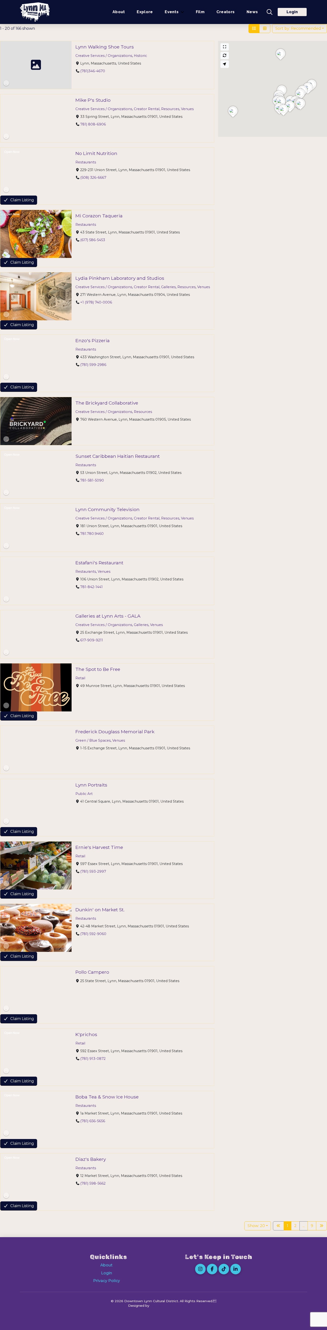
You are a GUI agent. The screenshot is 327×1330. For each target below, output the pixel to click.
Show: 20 (256, 1225)
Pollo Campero (92, 972)
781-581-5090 (92, 480)
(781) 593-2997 (93, 871)
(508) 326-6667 (93, 177)
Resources (170, 109)
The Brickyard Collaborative (106, 403)
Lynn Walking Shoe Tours (104, 47)
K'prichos (86, 1034)
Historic (140, 56)
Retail (80, 678)
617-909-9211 (91, 640)
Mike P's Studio (93, 100)
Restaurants (85, 162)
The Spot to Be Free (97, 669)
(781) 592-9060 (93, 934)
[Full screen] (224, 47)
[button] (269, 12)
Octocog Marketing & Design (174, 1305)
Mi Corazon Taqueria (99, 216)
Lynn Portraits (91, 785)
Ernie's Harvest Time (99, 847)
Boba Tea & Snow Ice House (107, 1097)
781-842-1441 (91, 587)
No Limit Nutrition (96, 153)
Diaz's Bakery (90, 1159)
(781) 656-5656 (92, 1121)
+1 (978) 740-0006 (96, 302)
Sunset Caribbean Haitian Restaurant (117, 456)
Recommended (298, 28)
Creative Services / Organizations (103, 56)
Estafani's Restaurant (99, 563)
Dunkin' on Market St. (99, 910)
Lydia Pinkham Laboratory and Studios (119, 278)
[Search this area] (224, 55)
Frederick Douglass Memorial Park (114, 731)
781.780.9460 (92, 533)
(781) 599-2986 (93, 365)
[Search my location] (224, 64)
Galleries (168, 287)
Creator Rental (146, 109)
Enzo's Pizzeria (92, 340)
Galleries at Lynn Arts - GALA (108, 616)
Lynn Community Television (107, 509)
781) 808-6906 (93, 124)
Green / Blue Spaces (93, 740)
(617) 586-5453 (92, 240)
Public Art (84, 794)
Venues (187, 109)
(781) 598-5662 (93, 1183)
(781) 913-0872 (93, 1058)
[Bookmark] (6, 83)
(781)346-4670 (92, 71)
